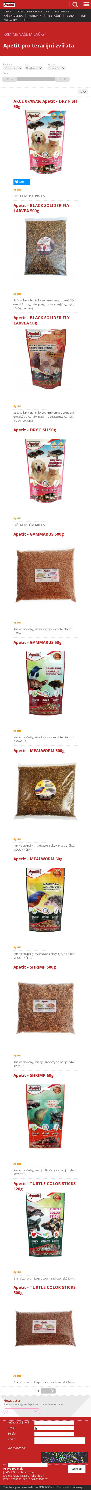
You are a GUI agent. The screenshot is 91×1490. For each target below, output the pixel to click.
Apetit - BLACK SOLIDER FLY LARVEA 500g (41, 208)
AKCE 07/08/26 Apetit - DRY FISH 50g (45, 103)
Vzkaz (11, 1439)
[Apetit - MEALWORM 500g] (45, 791)
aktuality (10, 20)
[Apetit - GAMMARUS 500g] (45, 575)
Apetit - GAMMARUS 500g (38, 534)
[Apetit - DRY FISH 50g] (45, 471)
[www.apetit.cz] (12, 4)
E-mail (11, 1428)
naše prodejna (13, 15)
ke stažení (54, 15)
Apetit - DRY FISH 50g (34, 429)
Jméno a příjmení (18, 1422)
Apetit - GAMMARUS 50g (37, 642)
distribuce (62, 11)
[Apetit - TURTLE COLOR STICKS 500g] (45, 1328)
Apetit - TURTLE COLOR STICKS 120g (44, 1186)
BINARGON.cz (47, 1487)
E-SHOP (70, 15)
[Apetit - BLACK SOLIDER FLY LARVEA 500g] (45, 246)
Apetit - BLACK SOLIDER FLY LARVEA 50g (41, 320)
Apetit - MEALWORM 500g (39, 750)
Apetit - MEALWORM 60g (38, 858)
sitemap (78, 1487)
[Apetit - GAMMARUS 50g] (45, 683)
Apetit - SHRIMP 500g (34, 967)
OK (36, 1411)
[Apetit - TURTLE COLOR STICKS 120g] (45, 1224)
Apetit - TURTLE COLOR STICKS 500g (44, 1290)
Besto (26, 20)
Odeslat (77, 1468)
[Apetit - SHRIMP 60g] (45, 1116)
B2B (83, 15)
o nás (7, 11)
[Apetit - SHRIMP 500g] (45, 1008)
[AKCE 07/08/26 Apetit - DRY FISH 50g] (45, 142)
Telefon (12, 1433)
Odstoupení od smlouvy (33, 11)
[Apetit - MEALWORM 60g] (45, 900)
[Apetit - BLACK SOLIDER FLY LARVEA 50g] (45, 358)
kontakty (35, 15)
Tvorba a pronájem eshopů (20, 1487)
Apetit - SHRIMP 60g (33, 1075)
